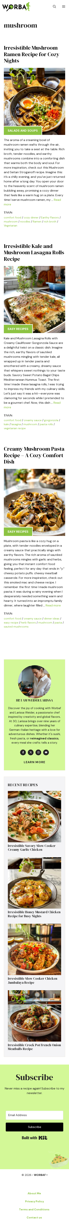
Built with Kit (34, 1137)
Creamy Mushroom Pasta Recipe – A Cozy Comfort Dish (34, 455)
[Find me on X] (31, 752)
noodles (25, 221)
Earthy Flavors (50, 217)
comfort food (12, 217)
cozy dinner (31, 217)
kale (6, 424)
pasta (58, 622)
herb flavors (28, 622)
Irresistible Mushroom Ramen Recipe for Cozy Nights (31, 54)
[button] (54, 6)
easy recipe (11, 622)
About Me (34, 1193)
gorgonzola (51, 420)
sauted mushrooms (16, 626)
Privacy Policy (34, 1201)
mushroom (11, 221)
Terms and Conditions (34, 1209)
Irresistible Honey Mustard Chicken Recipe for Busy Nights (34, 914)
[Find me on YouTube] (46, 752)
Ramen (37, 221)
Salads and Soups (23, 131)
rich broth (50, 221)
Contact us (34, 1217)
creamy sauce (33, 420)
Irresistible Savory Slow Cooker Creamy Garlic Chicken (32, 847)
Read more (53, 605)
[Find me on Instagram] (38, 752)
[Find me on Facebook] (23, 752)
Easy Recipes (18, 329)
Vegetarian (10, 225)
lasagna (16, 424)
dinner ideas (51, 618)
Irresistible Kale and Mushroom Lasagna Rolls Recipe (34, 252)
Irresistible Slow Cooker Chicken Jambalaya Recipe (32, 980)
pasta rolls (46, 424)
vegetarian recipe (15, 428)
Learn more (34, 762)
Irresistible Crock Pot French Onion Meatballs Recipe (34, 1047)
